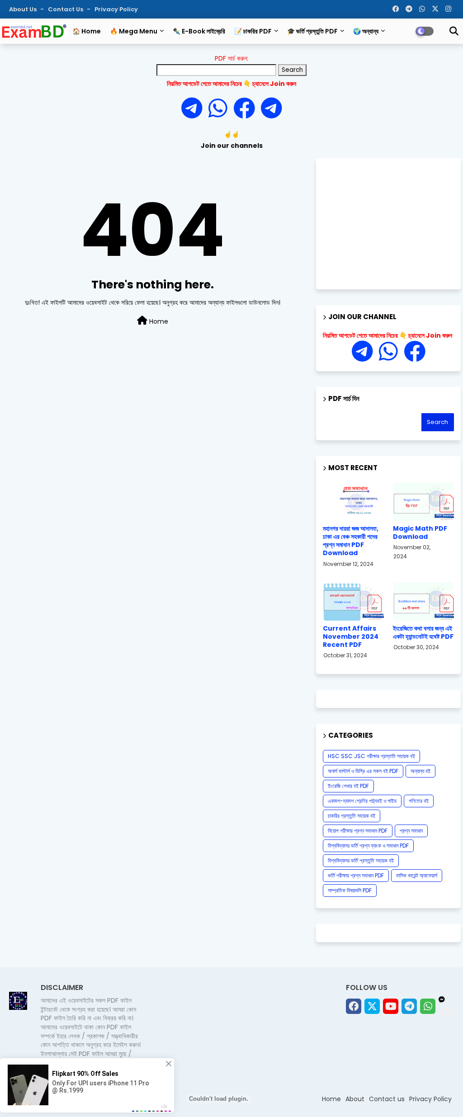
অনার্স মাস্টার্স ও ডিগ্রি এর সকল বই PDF (363, 771)
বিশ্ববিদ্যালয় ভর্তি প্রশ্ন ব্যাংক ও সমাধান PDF (368, 845)
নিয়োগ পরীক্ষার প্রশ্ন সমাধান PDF (357, 830)
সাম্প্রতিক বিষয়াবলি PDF (350, 890)
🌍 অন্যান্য (365, 31)
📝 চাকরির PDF (253, 31)
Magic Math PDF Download (420, 532)
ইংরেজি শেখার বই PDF (348, 786)
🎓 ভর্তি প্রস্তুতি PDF (312, 31)
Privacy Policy (116, 9)
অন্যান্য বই (420, 771)
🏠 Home (86, 31)
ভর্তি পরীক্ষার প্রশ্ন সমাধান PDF (356, 875)
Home (157, 321)
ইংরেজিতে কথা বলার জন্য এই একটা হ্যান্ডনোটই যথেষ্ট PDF (423, 632)
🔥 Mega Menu (133, 31)
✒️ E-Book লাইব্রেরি (199, 31)
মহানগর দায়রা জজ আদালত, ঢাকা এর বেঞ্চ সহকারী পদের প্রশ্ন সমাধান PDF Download (350, 540)
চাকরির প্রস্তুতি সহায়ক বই (351, 816)
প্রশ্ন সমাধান (411, 830)
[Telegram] (194, 109)
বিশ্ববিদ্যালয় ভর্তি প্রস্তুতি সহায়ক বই (361, 860)
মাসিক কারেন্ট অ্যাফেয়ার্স (416, 875)
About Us (23, 9)
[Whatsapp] (220, 109)
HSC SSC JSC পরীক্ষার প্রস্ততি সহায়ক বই (371, 756)
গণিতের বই (419, 801)
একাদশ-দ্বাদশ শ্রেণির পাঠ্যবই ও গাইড (362, 801)
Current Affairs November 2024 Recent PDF (350, 636)
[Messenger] (244, 109)
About (354, 1098)
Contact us (66, 9)
